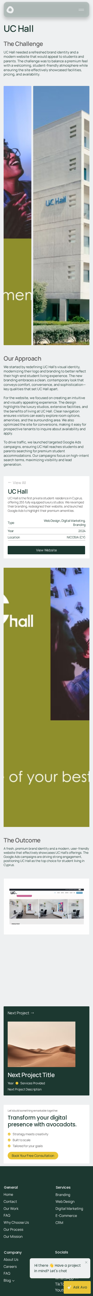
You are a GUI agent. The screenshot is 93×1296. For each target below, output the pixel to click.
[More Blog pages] (13, 1281)
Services (63, 1187)
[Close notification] (86, 1263)
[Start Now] (46, 550)
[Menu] (81, 10)
